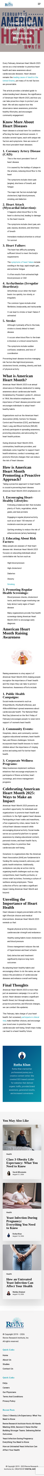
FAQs (5, 1383)
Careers (6, 1388)
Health (22, 16)
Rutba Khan (12, 44)
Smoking (11, 584)
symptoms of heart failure (22, 262)
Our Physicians (9, 1392)
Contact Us (8, 1369)
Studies (6, 1364)
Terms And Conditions (13, 1396)
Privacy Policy (9, 1401)
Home (5, 1355)
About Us (7, 1360)
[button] (39, 4)
